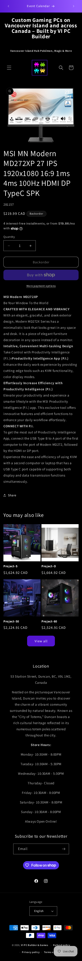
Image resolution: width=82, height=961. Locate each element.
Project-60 (49, 621)
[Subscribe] (64, 849)
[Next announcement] (74, 6)
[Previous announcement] (8, 6)
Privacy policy (31, 952)
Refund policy (61, 945)
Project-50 (11, 621)
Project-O (48, 566)
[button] (9, 68)
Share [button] (12, 495)
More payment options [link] (41, 286)
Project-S (10, 566)
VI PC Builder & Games (34, 945)
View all (41, 641)
